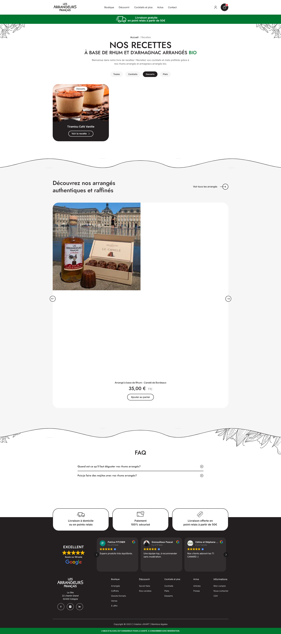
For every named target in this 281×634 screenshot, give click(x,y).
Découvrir (124, 7)
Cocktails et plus (143, 7)
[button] (53, 299)
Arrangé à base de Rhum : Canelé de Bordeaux (140, 382)
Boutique (109, 7)
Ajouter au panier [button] (140, 397)
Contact (172, 7)
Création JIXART (141, 624)
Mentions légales (159, 624)
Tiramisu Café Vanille (80, 126)
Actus (160, 7)
